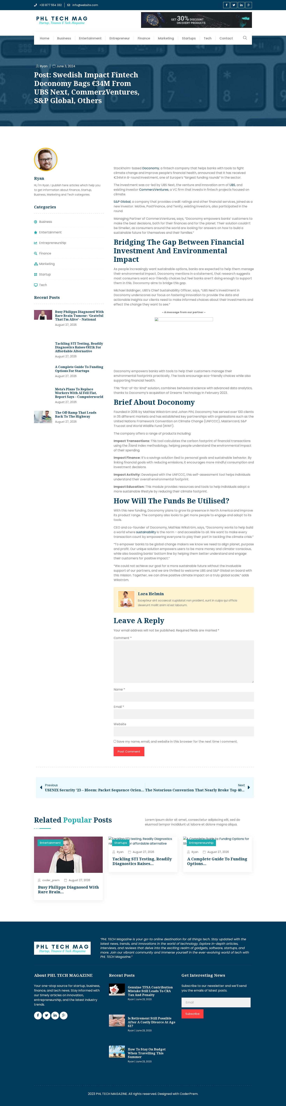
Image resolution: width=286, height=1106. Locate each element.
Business (64, 38)
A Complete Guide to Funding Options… (217, 861)
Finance (144, 38)
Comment (123, 638)
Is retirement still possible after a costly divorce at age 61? (151, 1022)
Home (44, 38)
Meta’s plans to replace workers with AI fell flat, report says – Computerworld (79, 393)
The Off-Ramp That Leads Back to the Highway (75, 414)
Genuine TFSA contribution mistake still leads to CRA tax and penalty (150, 991)
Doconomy (150, 168)
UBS (232, 185)
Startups (189, 38)
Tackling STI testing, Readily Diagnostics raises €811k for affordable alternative (79, 347)
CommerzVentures (153, 189)
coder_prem (51, 880)
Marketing (166, 38)
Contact (226, 38)
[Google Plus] (248, 5)
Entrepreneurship (201, 843)
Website (120, 724)
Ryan (120, 852)
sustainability (146, 532)
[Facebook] (226, 5)
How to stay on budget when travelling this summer (147, 1053)
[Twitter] (234, 5)
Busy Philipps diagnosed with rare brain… (68, 889)
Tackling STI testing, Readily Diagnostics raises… (142, 861)
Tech (207, 38)
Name (119, 689)
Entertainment (90, 38)
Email (119, 707)
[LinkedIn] (241, 5)
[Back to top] (277, 1097)
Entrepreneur (120, 38)
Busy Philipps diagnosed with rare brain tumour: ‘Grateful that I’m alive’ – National (79, 315)
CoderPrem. (189, 1094)
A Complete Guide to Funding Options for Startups (79, 369)
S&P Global (122, 201)
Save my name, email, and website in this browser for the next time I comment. (177, 741)
